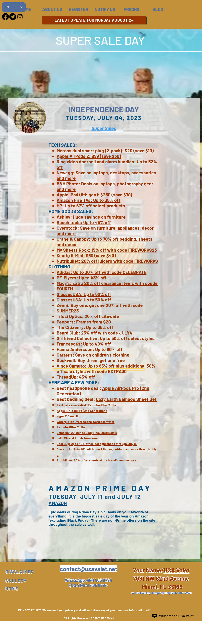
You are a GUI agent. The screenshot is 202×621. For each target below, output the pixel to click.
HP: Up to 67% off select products (91, 205)
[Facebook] (5, 16)
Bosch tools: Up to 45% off (84, 222)
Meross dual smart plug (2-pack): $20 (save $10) (105, 150)
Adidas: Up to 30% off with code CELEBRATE (101, 272)
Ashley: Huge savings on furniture (91, 217)
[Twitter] (12, 16)
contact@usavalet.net (88, 568)
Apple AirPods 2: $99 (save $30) (89, 156)
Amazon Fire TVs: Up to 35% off (88, 200)
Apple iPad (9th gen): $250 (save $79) (94, 194)
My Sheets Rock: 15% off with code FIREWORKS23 (107, 250)
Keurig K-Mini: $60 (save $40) (86, 255)
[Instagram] (20, 16)
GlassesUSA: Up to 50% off (84, 294)
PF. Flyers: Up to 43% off (82, 277)
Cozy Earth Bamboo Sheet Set (126, 399)
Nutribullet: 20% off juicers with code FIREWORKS (107, 261)
